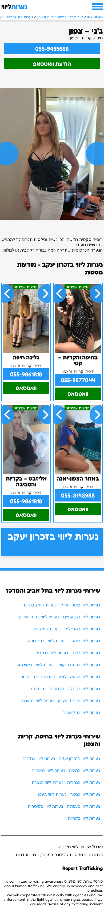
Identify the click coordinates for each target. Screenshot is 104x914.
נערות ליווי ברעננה (37, 700)
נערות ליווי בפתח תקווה (79, 664)
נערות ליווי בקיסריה (45, 806)
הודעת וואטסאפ (52, 63)
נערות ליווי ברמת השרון (79, 700)
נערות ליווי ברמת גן (46, 688)
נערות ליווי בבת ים (40, 604)
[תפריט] (97, 6)
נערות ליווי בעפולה (83, 806)
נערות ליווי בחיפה (84, 770)
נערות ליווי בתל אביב (81, 712)
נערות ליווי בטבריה (48, 770)
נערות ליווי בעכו (52, 794)
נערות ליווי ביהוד (85, 640)
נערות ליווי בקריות (84, 818)
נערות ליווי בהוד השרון (39, 616)
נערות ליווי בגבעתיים (81, 616)
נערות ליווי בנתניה (51, 652)
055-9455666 (52, 48)
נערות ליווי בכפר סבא (47, 640)
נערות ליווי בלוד (86, 652)
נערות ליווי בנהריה (83, 782)
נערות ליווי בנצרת (47, 782)
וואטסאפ (77, 393)
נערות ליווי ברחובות (37, 676)
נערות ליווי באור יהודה (80, 604)
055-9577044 (78, 380)
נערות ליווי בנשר (85, 794)
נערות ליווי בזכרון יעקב (53, 536)
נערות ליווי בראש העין (34, 664)
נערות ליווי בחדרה (39, 758)
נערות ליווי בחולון (45, 628)
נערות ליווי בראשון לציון (79, 676)
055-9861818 (26, 374)
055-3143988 (78, 495)
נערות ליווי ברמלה (84, 688)
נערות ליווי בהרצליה (82, 628)
